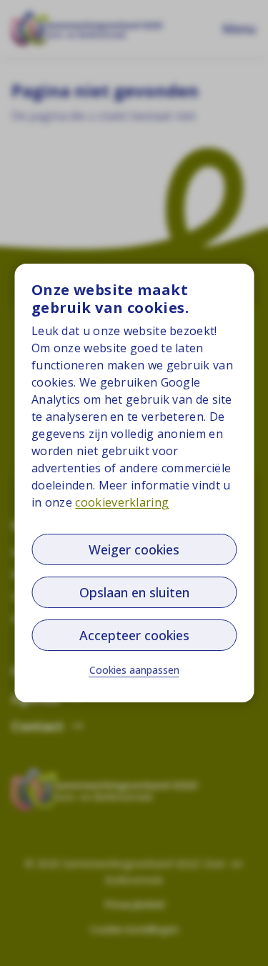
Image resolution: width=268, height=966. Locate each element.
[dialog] (134, 483)
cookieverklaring (122, 502)
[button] (134, 670)
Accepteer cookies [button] (134, 635)
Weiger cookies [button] (134, 549)
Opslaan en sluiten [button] (134, 592)
